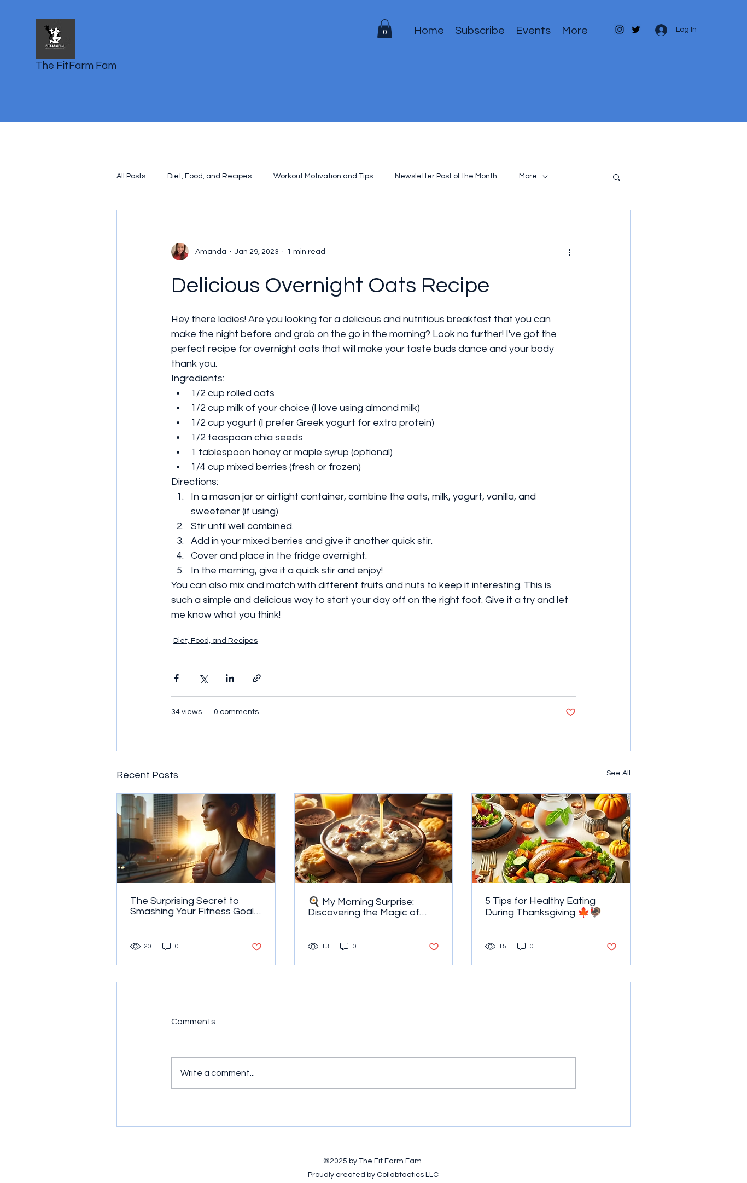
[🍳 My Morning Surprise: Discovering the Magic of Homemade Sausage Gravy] (374, 838)
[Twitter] (636, 29)
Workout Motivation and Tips (323, 176)
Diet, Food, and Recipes (209, 176)
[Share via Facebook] (176, 678)
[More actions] (569, 251)
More (528, 176)
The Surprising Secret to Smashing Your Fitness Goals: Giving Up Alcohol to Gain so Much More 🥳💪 (195, 906)
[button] (616, 176)
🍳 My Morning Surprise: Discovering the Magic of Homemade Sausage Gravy (370, 907)
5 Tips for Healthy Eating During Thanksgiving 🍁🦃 (543, 907)
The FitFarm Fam (76, 65)
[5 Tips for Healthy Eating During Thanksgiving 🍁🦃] (551, 838)
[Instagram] (619, 29)
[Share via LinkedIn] (230, 678)
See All (618, 773)
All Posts (130, 176)
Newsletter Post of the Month (446, 176)
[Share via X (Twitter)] (203, 678)
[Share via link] (257, 678)
